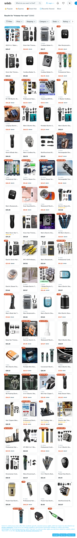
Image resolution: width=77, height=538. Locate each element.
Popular (10, 9)
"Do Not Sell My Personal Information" (27, 531)
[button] (51, 3)
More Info (71, 535)
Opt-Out (63, 535)
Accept (55, 535)
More (59, 9)
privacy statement (7, 527)
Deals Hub (33, 9)
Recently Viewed (48, 9)
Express (21, 9)
